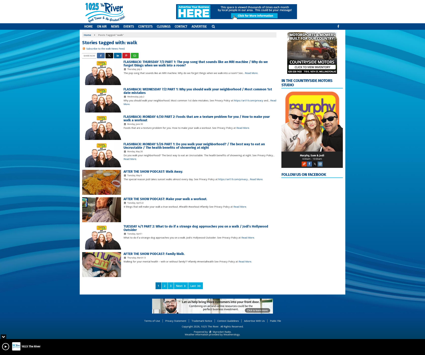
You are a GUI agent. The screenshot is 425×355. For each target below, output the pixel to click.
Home (88, 26)
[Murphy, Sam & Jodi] (312, 121)
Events (128, 26)
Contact (181, 26)
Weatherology (231, 334)
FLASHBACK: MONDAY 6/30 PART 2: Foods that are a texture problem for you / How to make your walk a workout (197, 118)
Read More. (251, 73)
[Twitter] (314, 164)
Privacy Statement (175, 320)
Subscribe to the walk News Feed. (105, 48)
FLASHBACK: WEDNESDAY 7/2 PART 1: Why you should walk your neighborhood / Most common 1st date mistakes (198, 91)
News (115, 26)
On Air (102, 26)
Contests (145, 26)
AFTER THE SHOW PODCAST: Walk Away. (153, 172)
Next (179, 286)
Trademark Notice (201, 320)
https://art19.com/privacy (248, 100)
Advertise (199, 26)
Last (193, 286)
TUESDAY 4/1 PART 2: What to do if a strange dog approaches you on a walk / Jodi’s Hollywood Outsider (196, 228)
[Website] (304, 164)
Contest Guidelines (228, 320)
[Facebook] (309, 164)
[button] (213, 26)
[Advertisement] (236, 11)
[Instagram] (320, 164)
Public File (275, 320)
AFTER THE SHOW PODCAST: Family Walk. (154, 254)
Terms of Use (152, 320)
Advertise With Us (254, 320)
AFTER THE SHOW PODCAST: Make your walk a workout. (165, 199)
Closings (163, 26)
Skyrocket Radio (221, 331)
